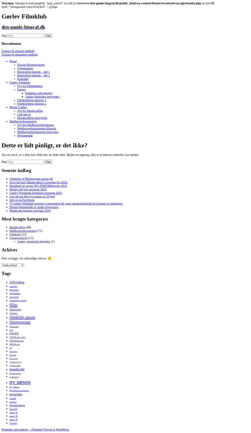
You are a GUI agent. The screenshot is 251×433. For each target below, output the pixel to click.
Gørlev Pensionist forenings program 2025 (35, 193)
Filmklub (15, 234)
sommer (13, 402)
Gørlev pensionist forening (33, 241)
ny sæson (20, 382)
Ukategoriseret (18, 238)
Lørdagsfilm (15, 366)
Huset (13, 61)
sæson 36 (13, 413)
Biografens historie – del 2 (33, 75)
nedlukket (13, 377)
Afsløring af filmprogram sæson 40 (31, 178)
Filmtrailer (14, 327)
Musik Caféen (18, 107)
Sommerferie (17, 405)
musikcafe (17, 369)
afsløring (13, 286)
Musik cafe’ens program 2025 (27, 189)
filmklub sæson (22, 317)
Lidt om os (24, 114)
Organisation (25, 68)
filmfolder (15, 309)
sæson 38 (13, 416)
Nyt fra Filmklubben (30, 86)
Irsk (11, 330)
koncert (12, 355)
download (13, 297)
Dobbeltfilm (14, 293)
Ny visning (14, 387)
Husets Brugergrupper (31, 64)
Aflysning (17, 282)
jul (10, 348)
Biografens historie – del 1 (33, 72)
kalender (13, 351)
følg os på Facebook (22, 200)
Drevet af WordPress (56, 429)
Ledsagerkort (15, 362)
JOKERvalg (14, 344)
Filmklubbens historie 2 (31, 103)
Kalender (23, 79)
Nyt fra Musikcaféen (30, 110)
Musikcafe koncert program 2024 (30, 210)
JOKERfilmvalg (16, 341)
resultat (12, 398)
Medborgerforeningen (22, 121)
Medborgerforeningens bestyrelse (37, 132)
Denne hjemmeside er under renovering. (34, 207)
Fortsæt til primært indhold (18, 51)
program (15, 394)
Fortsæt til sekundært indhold (20, 54)
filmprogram (19, 322)
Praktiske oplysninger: (39, 93)
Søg (4, 35)
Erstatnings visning (18, 301)
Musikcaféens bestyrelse (32, 118)
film (13, 305)
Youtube (13, 423)
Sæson (21, 89)
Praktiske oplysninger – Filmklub (22, 429)
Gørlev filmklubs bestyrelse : (43, 96)
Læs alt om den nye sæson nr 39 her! (32, 196)
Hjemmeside (25, 135)
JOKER (14, 333)
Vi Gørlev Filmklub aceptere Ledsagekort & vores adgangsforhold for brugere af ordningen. (66, 203)
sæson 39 (13, 420)
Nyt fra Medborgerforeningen (35, 125)
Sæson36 (13, 409)
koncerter (13, 359)
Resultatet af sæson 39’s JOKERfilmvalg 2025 (38, 186)
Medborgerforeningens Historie (36, 128)
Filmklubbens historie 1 (31, 100)
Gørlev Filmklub (19, 82)
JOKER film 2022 (17, 337)
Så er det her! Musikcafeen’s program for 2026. (38, 182)
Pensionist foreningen (19, 391)
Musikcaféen (17, 227)
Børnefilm (14, 290)
